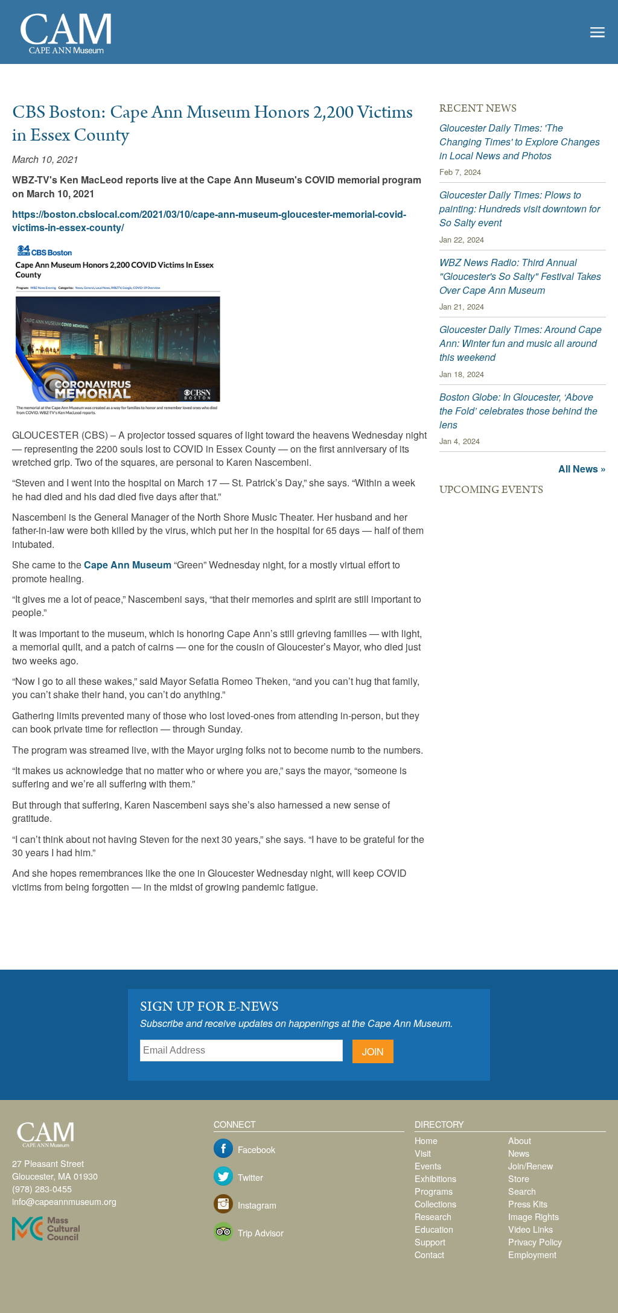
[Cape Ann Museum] (66, 55)
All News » (582, 468)
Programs (434, 1190)
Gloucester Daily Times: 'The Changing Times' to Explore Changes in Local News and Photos (519, 141)
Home (426, 1140)
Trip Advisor (261, 1232)
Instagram (257, 1204)
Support (430, 1241)
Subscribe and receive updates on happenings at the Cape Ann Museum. (296, 1023)
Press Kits (527, 1203)
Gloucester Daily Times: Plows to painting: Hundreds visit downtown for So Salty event (519, 208)
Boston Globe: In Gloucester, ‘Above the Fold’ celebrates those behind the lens (518, 410)
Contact (429, 1254)
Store (518, 1178)
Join (373, 1051)
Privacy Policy (535, 1241)
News (518, 1152)
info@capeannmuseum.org (64, 1201)
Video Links (530, 1228)
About (519, 1140)
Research (433, 1216)
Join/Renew (530, 1165)
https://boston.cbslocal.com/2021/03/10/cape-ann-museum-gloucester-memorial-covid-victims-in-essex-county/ (209, 220)
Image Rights (533, 1216)
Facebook (256, 1149)
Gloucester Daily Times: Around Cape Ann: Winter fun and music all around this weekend (520, 343)
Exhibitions (435, 1178)
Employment (532, 1254)
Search (522, 1190)
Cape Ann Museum (127, 564)
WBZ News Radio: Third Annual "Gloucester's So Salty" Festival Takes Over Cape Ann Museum (520, 276)
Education (434, 1228)
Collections (435, 1203)
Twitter (250, 1177)
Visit (423, 1152)
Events (428, 1165)
